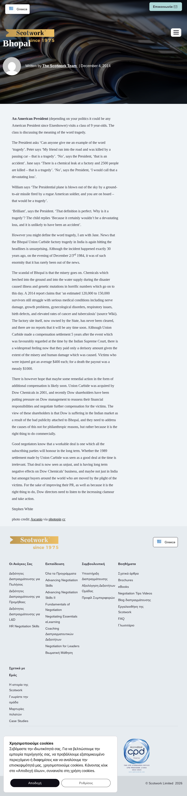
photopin (55, 519)
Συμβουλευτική (93, 564)
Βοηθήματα (127, 564)
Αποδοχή (35, 783)
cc (63, 519)
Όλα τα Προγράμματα (60, 573)
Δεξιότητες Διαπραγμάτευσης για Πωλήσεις (24, 579)
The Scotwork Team (60, 66)
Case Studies (18, 721)
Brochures (125, 580)
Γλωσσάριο (126, 625)
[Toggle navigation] (176, 32)
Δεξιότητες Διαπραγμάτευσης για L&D (24, 614)
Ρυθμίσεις (86, 783)
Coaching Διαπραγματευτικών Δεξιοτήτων (59, 634)
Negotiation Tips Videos (135, 593)
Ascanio (36, 519)
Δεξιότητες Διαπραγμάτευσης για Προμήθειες (24, 596)
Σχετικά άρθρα (128, 573)
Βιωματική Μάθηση (59, 652)
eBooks (123, 586)
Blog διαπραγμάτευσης (134, 600)
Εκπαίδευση (54, 564)
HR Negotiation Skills (24, 626)
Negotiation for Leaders (62, 646)
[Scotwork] (34, 542)
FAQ (121, 618)
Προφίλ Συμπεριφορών (98, 597)
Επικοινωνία (163, 6)
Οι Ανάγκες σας (20, 564)
